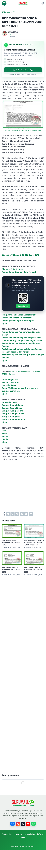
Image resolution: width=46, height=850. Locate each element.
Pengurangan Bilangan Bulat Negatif (19, 315)
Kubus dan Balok (10, 402)
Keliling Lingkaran (10, 382)
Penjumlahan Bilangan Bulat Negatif (19, 272)
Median (5, 439)
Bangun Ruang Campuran (14, 419)
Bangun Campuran (11, 391)
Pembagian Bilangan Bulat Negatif (18, 320)
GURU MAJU (17, 846)
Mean (4, 434)
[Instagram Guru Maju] (18, 824)
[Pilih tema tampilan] (42, 3)
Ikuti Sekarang (23, 306)
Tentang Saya (7, 834)
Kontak (23, 837)
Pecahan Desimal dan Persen (15, 352)
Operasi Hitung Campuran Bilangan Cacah (22, 340)
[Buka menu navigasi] (4, 3)
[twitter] (12, 514)
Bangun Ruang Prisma (12, 405)
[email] (31, 514)
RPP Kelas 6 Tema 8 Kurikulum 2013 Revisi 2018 (33, 569)
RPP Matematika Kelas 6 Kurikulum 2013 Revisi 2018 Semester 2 (34, 542)
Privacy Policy (30, 834)
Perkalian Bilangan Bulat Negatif (17, 318)
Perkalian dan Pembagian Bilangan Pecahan (22, 349)
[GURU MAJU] (23, 3)
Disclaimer (18, 834)
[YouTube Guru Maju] (28, 824)
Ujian (4, 323)
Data (4, 431)
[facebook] (8, 514)
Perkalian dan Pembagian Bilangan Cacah (21, 338)
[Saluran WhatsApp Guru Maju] (33, 824)
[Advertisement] (23, 486)
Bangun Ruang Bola (11, 416)
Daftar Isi (40, 834)
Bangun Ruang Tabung (12, 411)
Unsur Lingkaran (10, 379)
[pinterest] (26, 514)
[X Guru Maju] (23, 824)
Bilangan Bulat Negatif (12, 269)
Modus (5, 436)
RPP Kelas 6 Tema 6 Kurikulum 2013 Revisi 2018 (11, 569)
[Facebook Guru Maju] (12, 824)
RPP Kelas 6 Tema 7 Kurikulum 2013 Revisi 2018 (11, 542)
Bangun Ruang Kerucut (13, 414)
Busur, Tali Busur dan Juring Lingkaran (20, 388)
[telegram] (22, 514)
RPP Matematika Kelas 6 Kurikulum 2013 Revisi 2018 (23, 130)
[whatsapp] (17, 514)
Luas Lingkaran (9, 385)
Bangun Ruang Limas (12, 408)
